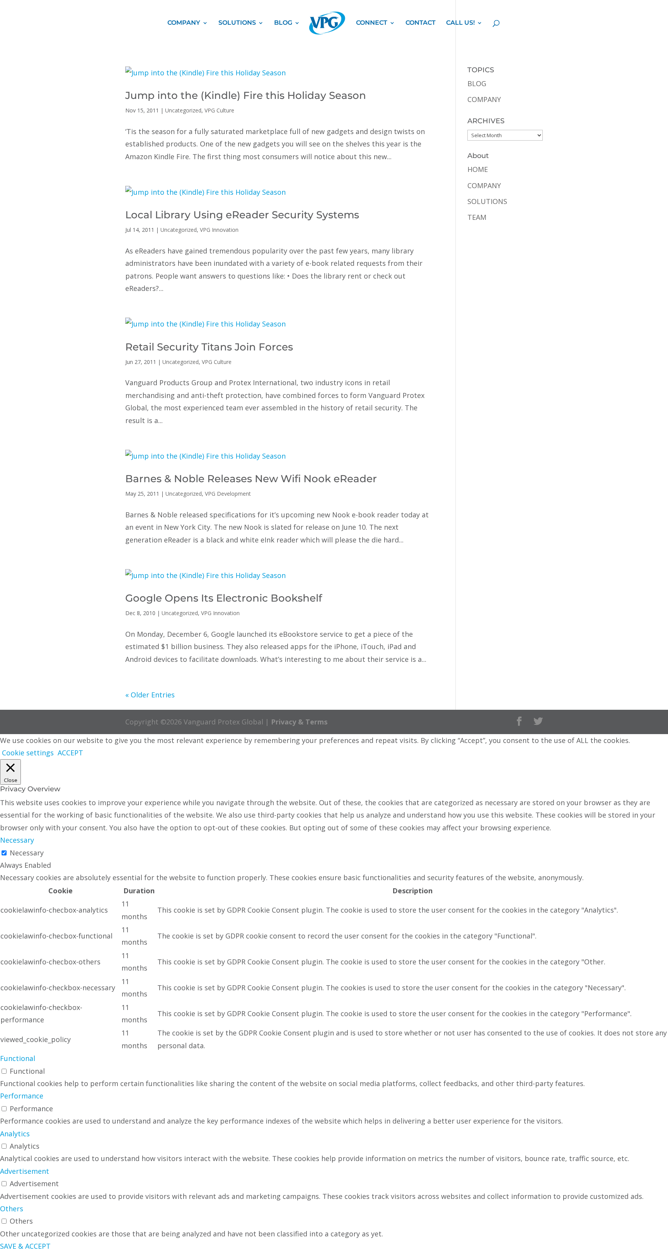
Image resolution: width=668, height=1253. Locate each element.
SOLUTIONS (237, 23)
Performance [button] (21, 1095)
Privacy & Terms (299, 721)
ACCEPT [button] (70, 752)
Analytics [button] (15, 1133)
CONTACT (421, 23)
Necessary (27, 852)
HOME (477, 169)
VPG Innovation (219, 229)
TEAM (476, 217)
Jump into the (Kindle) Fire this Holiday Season (245, 95)
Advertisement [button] (24, 1171)
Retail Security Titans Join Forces (209, 347)
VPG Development (228, 493)
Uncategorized (183, 110)
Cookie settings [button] (28, 752)
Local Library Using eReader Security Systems (242, 215)
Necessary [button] (17, 840)
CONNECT (371, 23)
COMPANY (183, 23)
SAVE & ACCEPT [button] (25, 1246)
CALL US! (460, 23)
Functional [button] (17, 1058)
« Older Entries (150, 694)
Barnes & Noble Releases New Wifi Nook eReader (251, 479)
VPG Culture (219, 110)
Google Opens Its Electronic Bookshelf (223, 598)
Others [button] (11, 1208)
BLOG (283, 23)
